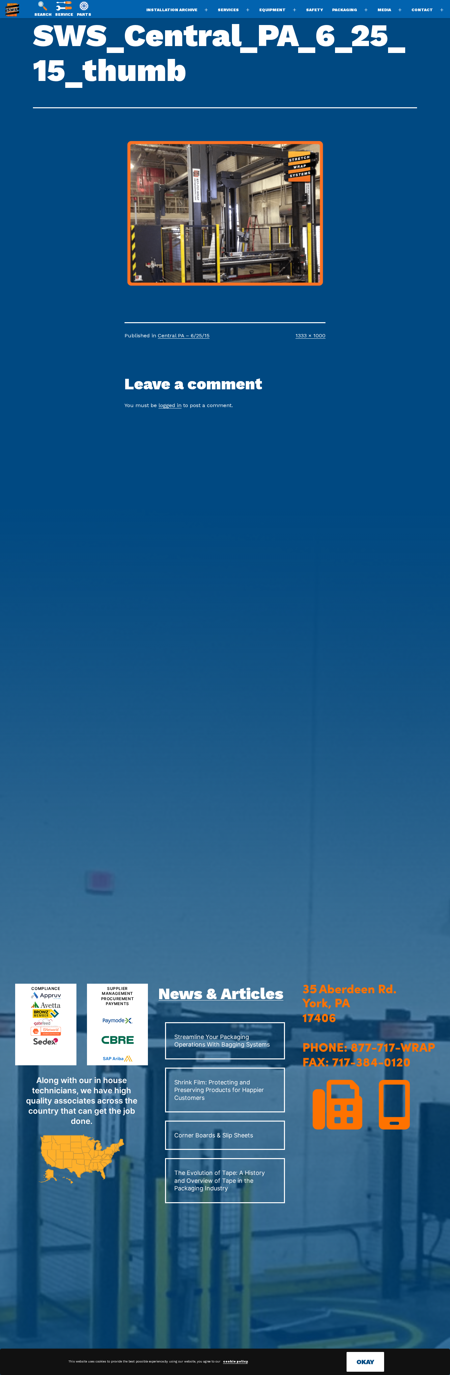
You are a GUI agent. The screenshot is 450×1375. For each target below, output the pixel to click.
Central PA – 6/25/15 (184, 335)
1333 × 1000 (310, 335)
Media (384, 10)
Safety (314, 10)
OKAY (365, 1362)
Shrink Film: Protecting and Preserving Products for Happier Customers (219, 1090)
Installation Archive (171, 10)
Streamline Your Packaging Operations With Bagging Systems (222, 1040)
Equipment (272, 10)
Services (228, 10)
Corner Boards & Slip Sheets (213, 1135)
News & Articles (220, 993)
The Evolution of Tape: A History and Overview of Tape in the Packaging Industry (219, 1180)
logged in (170, 405)
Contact (422, 10)
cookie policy (235, 1361)
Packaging (344, 10)
